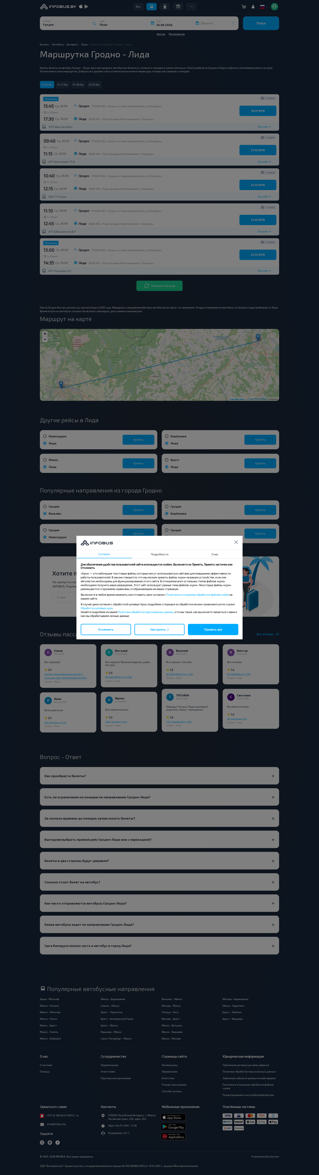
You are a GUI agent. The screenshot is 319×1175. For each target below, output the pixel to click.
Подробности (159, 554)
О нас (215, 554)
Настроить (158, 629)
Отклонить (106, 629)
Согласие (104, 554)
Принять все (213, 629)
